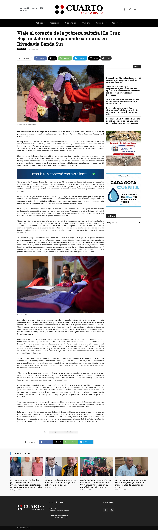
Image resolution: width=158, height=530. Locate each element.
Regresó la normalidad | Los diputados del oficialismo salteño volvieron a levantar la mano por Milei (122, 111)
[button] (135, 9)
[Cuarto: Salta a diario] (79, 9)
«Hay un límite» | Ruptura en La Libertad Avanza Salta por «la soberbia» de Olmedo (60, 482)
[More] (95, 442)
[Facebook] (125, 10)
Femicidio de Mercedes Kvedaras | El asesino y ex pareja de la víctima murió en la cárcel (123, 80)
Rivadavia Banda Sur (70, 432)
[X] (130, 10)
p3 (60, 432)
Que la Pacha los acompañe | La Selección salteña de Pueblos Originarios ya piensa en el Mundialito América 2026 (95, 484)
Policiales (13, 477)
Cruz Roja (53, 432)
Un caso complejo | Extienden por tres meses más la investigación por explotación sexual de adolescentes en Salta (26, 484)
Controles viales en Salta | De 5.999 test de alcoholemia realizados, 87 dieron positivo (122, 101)
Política (47, 477)
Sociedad (21, 49)
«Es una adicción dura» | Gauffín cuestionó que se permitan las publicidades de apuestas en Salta (130, 484)
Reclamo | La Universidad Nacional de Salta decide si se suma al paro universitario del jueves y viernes (123, 121)
